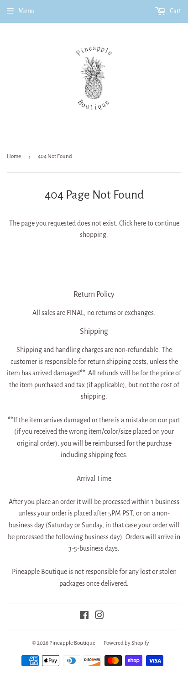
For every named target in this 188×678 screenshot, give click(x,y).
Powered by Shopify (126, 643)
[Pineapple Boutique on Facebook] (84, 616)
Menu (26, 11)
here (140, 223)
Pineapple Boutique (72, 643)
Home (14, 156)
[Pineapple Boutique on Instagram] (99, 616)
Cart (174, 11)
